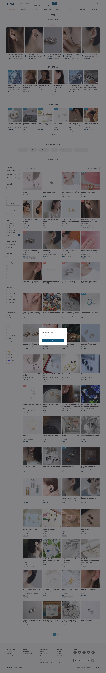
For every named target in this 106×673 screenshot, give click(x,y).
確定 (53, 340)
